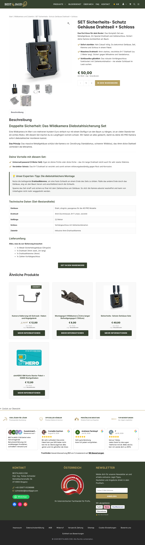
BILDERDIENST (74, 4)
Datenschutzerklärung (35, 528)
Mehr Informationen (29, 333)
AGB (50, 528)
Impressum (17, 528)
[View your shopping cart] (130, 4)
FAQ (97, 4)
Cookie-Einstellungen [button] (107, 528)
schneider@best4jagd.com (26, 491)
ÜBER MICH (88, 4)
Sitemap (91, 528)
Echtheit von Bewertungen (73, 534)
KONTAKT (105, 4)
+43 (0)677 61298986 (24, 487)
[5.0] (116, 4)
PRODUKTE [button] (58, 4)
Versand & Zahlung (75, 528)
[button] (124, 4)
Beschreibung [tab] (17, 112)
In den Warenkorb (107, 83)
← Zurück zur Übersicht (10, 408)
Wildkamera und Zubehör (24, 17)
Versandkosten (94, 76)
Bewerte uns (126, 528)
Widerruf (60, 528)
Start (11, 17)
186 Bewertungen (96, 453)
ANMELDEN (111, 496)
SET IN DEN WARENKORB (72, 265)
